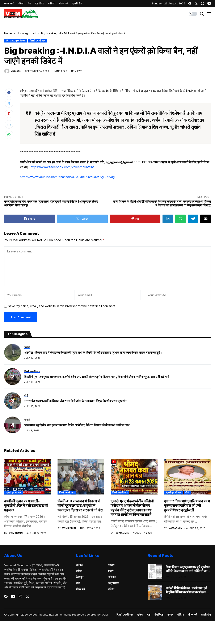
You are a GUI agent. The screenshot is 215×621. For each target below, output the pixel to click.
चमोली (79, 571)
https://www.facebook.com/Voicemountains (62, 167)
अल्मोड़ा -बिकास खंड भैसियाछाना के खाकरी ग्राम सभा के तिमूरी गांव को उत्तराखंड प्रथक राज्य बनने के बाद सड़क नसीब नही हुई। (93, 352)
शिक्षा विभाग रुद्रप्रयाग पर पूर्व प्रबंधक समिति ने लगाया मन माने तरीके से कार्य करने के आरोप (188, 569)
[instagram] (202, 3)
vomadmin (16, 533)
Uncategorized (26, 33)
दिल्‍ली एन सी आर (37, 40)
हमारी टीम (206, 614)
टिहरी (110, 571)
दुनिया (140, 614)
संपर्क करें (80, 588)
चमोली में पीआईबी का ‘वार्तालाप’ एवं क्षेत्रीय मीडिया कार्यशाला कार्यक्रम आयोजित (186, 590)
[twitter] (196, 3)
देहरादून (79, 577)
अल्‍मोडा (79, 565)
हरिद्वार (111, 588)
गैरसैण (111, 565)
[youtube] (209, 3)
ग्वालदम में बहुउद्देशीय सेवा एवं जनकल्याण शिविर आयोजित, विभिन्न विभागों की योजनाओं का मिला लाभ (77, 425)
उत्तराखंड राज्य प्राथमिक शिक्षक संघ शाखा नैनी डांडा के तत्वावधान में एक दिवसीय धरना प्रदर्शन (75, 401)
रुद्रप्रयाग (113, 583)
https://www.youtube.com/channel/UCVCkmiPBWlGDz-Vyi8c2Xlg (67, 177)
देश (148, 614)
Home (8, 33)
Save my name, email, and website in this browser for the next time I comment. (62, 306)
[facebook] (189, 3)
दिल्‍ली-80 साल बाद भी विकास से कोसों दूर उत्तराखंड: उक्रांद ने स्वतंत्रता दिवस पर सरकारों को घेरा (80, 505)
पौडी (187, 492)
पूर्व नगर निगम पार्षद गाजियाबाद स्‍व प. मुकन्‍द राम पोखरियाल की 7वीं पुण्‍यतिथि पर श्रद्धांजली (187, 505)
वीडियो (180, 614)
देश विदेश (159, 614)
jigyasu (16, 71)
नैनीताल (112, 577)
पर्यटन (170, 614)
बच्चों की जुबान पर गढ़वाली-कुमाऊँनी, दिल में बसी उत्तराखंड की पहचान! (26, 505)
